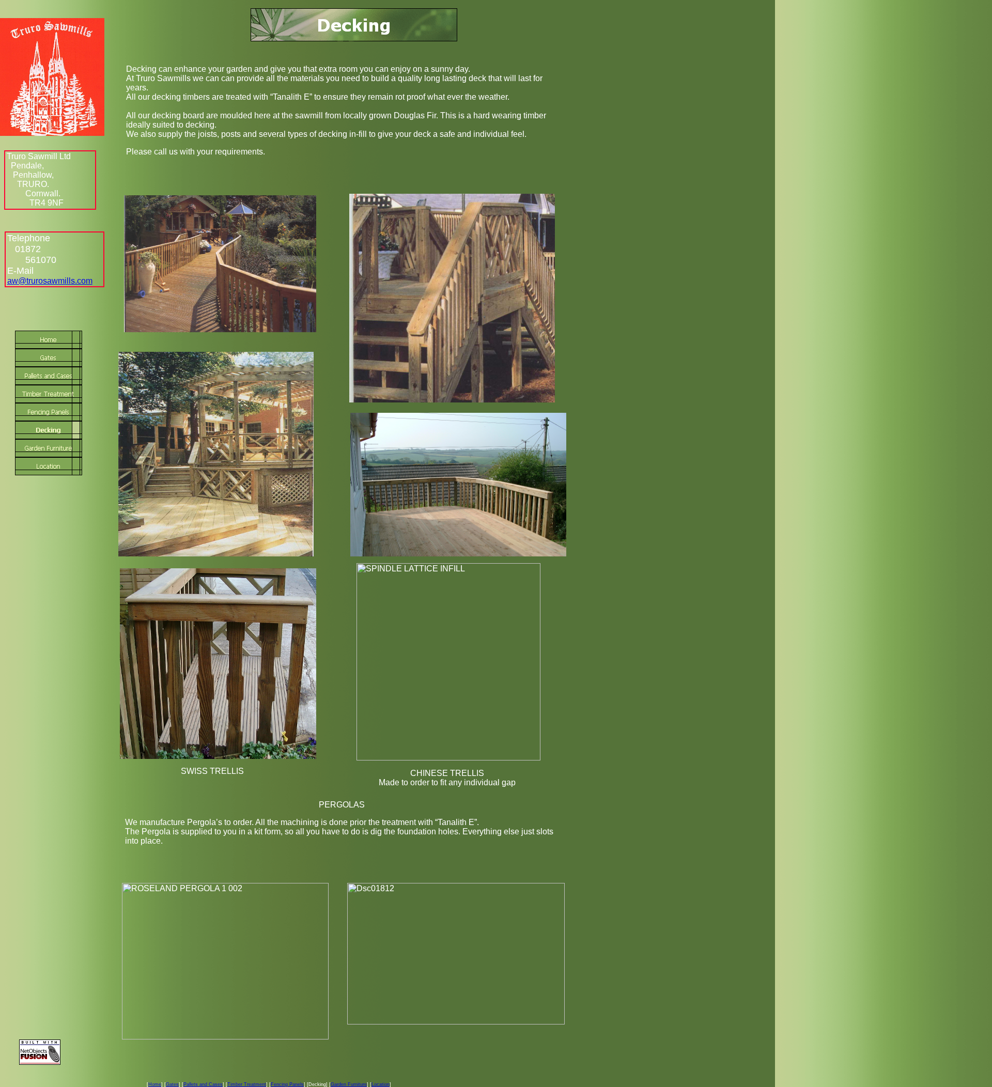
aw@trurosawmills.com (49, 280)
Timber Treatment (246, 1084)
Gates (172, 1084)
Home (154, 1084)
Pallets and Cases (203, 1084)
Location (380, 1084)
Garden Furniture (349, 1084)
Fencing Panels (287, 1084)
